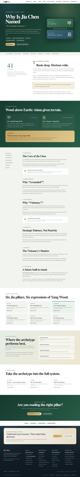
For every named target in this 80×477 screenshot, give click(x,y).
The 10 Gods (54, 456)
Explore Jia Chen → (57, 310)
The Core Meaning (9, 53)
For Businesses (41, 454)
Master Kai (29, 1)
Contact (17, 471)
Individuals (58, 1)
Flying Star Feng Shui (56, 460)
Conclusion (7, 167)
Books (35, 1)
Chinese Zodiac (54, 458)
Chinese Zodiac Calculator (70, 456)
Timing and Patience (9, 162)
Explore (27, 450)
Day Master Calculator (51, 423)
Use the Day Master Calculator (34, 413)
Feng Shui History (28, 464)
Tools (44, 1)
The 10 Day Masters (55, 454)
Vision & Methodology (11, 471)
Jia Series (26, 423)
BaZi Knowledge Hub (56, 452)
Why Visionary (40, 53)
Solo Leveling (50, 1)
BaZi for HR (41, 458)
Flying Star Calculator (69, 464)
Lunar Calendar (54, 464)
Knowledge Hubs (28, 458)
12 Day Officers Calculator (69, 458)
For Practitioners (42, 456)
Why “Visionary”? (8, 160)
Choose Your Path (42, 450)
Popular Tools (68, 450)
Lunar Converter (68, 460)
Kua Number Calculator (69, 454)
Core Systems (55, 450)
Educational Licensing (42, 464)
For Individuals (41, 452)
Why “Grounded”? (8, 157)
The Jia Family (47, 53)
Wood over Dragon (17, 53)
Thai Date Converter (68, 462)
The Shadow (7, 165)
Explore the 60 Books (47, 413)
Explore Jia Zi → (9, 310)
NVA (7, 450)
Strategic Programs (42, 460)
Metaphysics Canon (29, 462)
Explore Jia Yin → (33, 310)
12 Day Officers (54, 466)
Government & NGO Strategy (44, 462)
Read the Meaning (10, 44)
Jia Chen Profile (33, 423)
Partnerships (41, 466)
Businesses (66, 1)
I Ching (53, 462)
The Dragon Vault (26, 53)
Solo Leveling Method (31, 456)
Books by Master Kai (29, 452)
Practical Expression (55, 53)
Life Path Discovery (41, 423)
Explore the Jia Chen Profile (22, 44)
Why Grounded (33, 53)
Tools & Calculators (28, 460)
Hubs (39, 1)
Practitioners (74, 1)
